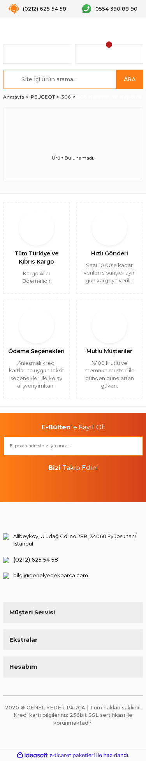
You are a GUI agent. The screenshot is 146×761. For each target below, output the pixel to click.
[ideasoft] (32, 755)
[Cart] (109, 54)
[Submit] (133, 446)
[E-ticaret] (72, 755)
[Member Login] (37, 54)
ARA (129, 79)
